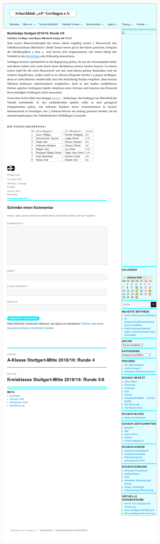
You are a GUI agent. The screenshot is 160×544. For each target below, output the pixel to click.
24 (136, 294)
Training (126, 24)
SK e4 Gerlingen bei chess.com (139, 513)
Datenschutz (46, 530)
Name (11, 270)
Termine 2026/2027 (48, 24)
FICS (126, 391)
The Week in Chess (133, 408)
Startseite (14, 24)
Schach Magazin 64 (134, 441)
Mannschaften (93, 24)
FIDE (126, 477)
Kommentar (15, 223)
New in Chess (131, 434)
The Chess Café (131, 404)
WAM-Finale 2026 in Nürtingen (140, 315)
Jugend (111, 24)
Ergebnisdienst (132, 474)
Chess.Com (129, 385)
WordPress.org (17, 405)
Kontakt (141, 24)
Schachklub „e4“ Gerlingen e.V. (42, 13)
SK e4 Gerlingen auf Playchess (139, 510)
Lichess (128, 394)
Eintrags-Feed (17, 399)
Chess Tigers (130, 381)
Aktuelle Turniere (70, 24)
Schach (128, 437)
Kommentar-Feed (19, 402)
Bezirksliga (33, 56)
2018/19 (10, 191)
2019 (18, 191)
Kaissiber (129, 427)
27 (150, 294)
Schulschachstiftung (134, 454)
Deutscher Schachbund (136, 470)
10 (136, 287)
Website (12, 301)
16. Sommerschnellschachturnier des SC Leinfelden (139, 322)
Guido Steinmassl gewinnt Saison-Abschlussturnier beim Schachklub (139, 331)
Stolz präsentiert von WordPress (71, 530)
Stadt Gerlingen (132, 368)
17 (136, 290)
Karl (126, 431)
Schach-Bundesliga (134, 487)
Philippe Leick (13, 174)
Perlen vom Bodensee (135, 417)
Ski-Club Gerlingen (134, 365)
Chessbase (129, 388)
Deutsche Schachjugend (136, 451)
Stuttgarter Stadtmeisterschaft (139, 371)
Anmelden (15, 396)
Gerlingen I (12, 183)
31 (136, 297)
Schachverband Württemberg (139, 490)
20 (150, 290)
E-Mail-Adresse (18, 286)
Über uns (27, 24)
